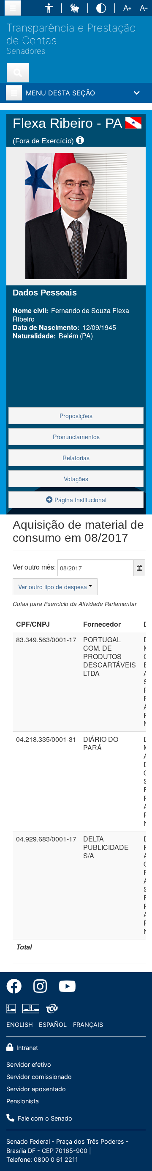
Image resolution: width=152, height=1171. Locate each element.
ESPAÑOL (53, 1024)
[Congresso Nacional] (31, 1008)
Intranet (26, 1047)
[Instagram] (40, 988)
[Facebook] (16, 988)
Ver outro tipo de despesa (53, 587)
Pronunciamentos (76, 437)
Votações (76, 479)
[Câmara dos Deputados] (12, 1008)
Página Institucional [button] (79, 500)
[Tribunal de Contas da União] (50, 1008)
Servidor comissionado (39, 1076)
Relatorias (76, 458)
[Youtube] (64, 988)
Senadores (25, 51)
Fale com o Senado (44, 1118)
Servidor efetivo (28, 1064)
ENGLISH (19, 1024)
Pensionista (22, 1101)
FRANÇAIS (88, 1024)
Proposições (76, 415)
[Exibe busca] (17, 73)
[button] (49, 8)
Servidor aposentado (36, 1088)
